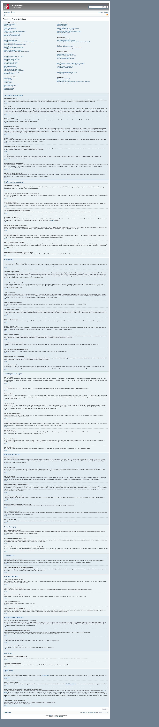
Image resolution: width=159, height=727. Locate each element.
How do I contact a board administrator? (66, 82)
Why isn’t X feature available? (63, 80)
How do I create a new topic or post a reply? (13, 56)
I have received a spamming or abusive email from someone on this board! (73, 41)
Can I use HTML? (8, 79)
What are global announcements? (11, 83)
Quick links (7, 12)
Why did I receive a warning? (10, 67)
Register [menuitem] (101, 12)
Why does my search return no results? (65, 54)
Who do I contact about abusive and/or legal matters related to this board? (73, 81)
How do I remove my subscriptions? (65, 67)
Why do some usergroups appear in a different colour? (69, 31)
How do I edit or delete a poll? (10, 63)
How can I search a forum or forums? (65, 52)
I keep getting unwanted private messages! (66, 40)
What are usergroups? (62, 27)
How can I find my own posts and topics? (66, 58)
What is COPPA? (7, 25)
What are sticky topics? (9, 86)
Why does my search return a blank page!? (66, 55)
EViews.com (17, 6)
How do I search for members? (64, 57)
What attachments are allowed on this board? (67, 72)
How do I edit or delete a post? (10, 57)
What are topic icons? (8, 89)
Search (103, 7)
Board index (8, 712)
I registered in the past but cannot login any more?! (15, 31)
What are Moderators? (62, 25)
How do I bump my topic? (9, 73)
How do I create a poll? (9, 60)
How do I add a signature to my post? (12, 59)
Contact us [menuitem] (84, 712)
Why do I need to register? (9, 24)
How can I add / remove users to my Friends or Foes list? (69, 48)
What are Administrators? (62, 24)
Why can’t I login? (8, 29)
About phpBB (7, 677)
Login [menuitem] (106, 12)
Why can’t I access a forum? (10, 65)
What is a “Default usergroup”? (63, 32)
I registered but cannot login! (10, 28)
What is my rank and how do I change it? (13, 50)
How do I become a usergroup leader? (65, 29)
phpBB (52, 220)
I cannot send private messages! (64, 38)
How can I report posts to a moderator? (12, 69)
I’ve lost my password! (9, 32)
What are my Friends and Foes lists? (65, 46)
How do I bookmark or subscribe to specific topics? (68, 64)
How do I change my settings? (10, 40)
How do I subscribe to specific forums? (65, 66)
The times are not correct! (9, 43)
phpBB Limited (45, 675)
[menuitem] (106, 15)
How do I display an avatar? (10, 48)
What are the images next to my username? (13, 47)
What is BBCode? (8, 78)
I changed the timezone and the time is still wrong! (15, 44)
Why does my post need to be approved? (13, 72)
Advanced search (106, 7)
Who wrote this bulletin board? (63, 78)
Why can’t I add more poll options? (11, 62)
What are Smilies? (8, 81)
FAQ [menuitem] (14, 12)
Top (6, 103)
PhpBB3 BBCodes (59, 716)
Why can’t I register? (8, 27)
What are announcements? (10, 85)
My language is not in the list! (10, 46)
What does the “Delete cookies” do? (12, 35)
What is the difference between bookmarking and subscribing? (70, 63)
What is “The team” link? (62, 34)
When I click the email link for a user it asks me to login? (16, 51)
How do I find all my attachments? (64, 73)
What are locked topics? (9, 88)
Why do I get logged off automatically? (12, 34)
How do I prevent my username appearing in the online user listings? (19, 41)
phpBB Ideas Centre (71, 684)
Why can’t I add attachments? (10, 66)
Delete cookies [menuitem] (92, 712)
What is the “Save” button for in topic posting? (14, 70)
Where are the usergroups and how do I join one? (68, 28)
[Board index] (7, 6)
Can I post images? (8, 82)
